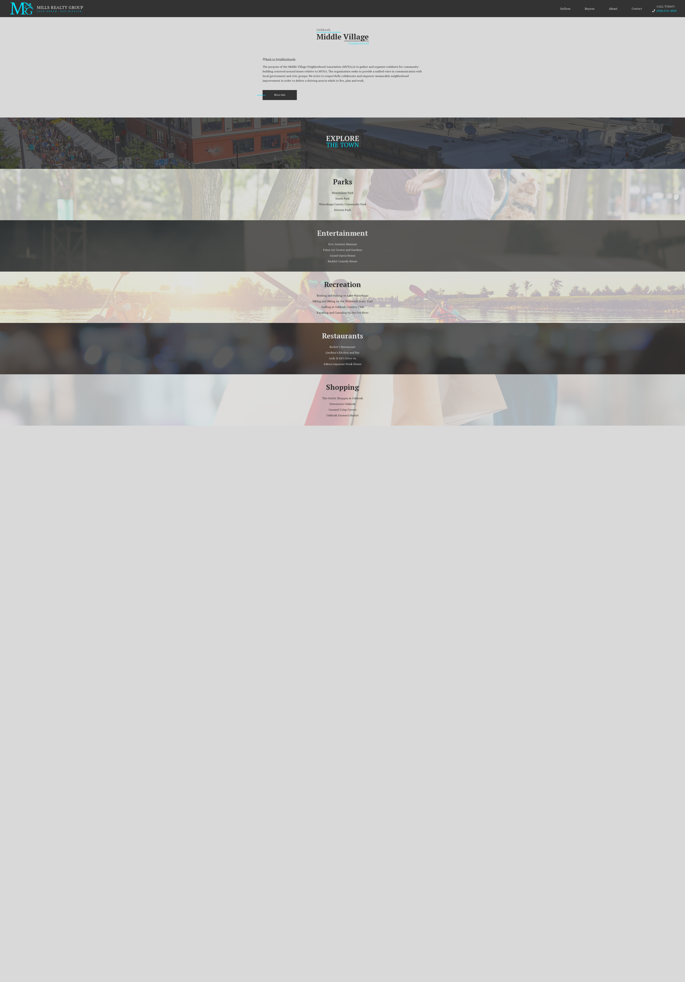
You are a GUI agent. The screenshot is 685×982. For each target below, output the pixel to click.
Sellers (565, 8)
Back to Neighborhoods (280, 59)
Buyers (590, 8)
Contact (637, 9)
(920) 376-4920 (666, 11)
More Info (279, 94)
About (613, 8)
